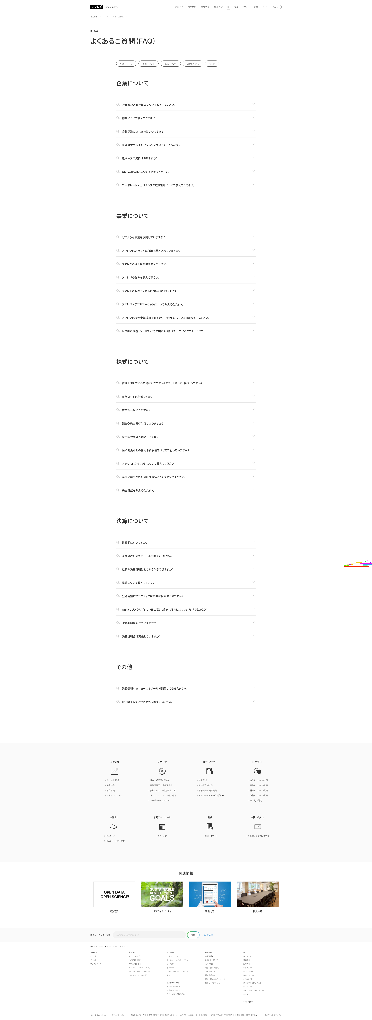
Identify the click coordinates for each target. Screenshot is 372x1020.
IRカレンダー (163, 835)
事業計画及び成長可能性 (161, 785)
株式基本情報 (113, 780)
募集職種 (208, 956)
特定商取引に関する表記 (246, 1015)
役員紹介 (170, 968)
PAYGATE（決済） (135, 960)
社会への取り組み (173, 990)
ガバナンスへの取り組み (176, 994)
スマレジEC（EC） (135, 964)
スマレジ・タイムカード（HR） (139, 968)
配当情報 (111, 790)
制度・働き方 (210, 972)
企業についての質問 (259, 780)
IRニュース (110, 835)
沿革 (168, 975)
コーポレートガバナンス (160, 800)
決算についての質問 (259, 795)
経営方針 (246, 964)
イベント (93, 960)
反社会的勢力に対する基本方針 (222, 1015)
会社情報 (205, 7)
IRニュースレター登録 (115, 841)
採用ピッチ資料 (213, 983)
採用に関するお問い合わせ (215, 979)
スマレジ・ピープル (212, 960)
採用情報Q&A (210, 975)
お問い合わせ (260, 7)
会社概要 (170, 964)
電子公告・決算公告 (207, 790)
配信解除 (208, 935)
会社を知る (209, 964)
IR (228, 7)
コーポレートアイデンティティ (177, 972)
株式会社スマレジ (97, 17)
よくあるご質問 (248, 979)
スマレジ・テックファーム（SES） (141, 972)
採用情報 (218, 7)
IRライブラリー (248, 968)
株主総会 (111, 785)
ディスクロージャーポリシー (253, 991)
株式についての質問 (259, 790)
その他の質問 (256, 800)
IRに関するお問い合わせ (259, 835)
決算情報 (202, 780)
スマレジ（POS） (134, 956)
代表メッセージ (172, 956)
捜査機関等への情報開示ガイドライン (163, 1015)
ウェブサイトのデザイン (273, 1015)
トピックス (94, 956)
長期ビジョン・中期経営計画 (163, 790)
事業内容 (192, 7)
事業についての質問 (259, 785)
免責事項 (246, 995)
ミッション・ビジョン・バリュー (178, 960)
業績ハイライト (211, 835)
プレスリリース (95, 964)
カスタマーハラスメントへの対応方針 (194, 1015)
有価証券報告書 (205, 785)
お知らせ (179, 7)
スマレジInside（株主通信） (210, 795)
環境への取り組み (173, 987)
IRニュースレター (249, 987)
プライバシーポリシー (120, 1015)
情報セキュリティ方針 (138, 1015)
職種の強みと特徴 (212, 968)
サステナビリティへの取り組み (163, 795)
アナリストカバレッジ (116, 795)
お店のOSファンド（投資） (138, 975)
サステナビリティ (242, 7)
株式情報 (246, 960)
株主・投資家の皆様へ (160, 780)
